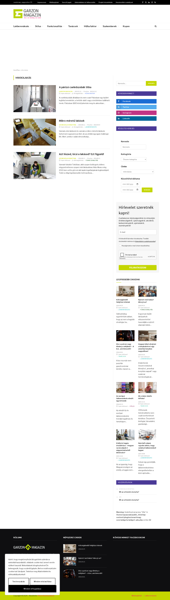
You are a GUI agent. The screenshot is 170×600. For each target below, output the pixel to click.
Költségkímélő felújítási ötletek (123, 301)
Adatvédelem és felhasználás (85, 2)
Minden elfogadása (32, 589)
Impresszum (41, 2)
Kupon (126, 26)
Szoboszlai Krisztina (67, 125)
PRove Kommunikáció (46, 596)
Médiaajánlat (54, 2)
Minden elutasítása (42, 581)
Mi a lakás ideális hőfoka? (145, 397)
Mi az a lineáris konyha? (129, 492)
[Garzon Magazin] (27, 14)
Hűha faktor (90, 26)
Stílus (38, 26)
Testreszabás (18, 581)
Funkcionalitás (54, 26)
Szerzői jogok (66, 2)
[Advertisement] (85, 49)
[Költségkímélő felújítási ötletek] (125, 291)
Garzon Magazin (66, 91)
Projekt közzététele (106, 2)
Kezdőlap (16, 70)
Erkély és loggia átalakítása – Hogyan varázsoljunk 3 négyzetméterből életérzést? (125, 448)
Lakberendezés (21, 26)
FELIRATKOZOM (137, 267)
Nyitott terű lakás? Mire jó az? (146, 301)
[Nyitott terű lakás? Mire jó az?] (147, 291)
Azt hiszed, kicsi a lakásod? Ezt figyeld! (81, 154)
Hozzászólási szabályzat (124, 2)
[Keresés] (155, 26)
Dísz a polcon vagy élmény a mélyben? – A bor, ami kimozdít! (125, 346)
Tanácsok (73, 26)
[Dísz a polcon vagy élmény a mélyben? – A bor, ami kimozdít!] (125, 335)
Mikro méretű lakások (72, 121)
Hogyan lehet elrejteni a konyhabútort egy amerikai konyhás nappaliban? (147, 348)
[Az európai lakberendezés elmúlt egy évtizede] (125, 387)
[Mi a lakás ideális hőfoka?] (147, 387)
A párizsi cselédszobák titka (75, 87)
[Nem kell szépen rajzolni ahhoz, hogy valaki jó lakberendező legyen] (147, 434)
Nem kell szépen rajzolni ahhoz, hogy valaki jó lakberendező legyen (147, 447)
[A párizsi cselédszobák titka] (34, 98)
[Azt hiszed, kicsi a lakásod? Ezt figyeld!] (34, 165)
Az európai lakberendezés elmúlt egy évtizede (124, 398)
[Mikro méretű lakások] (34, 132)
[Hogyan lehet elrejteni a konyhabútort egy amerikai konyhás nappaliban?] (147, 335)
